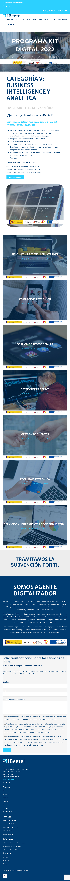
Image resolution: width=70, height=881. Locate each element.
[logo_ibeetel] (12, 14)
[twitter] (6, 6)
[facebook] (3, 6)
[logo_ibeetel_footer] (13, 759)
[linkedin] (9, 6)
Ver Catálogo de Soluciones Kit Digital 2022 (54, 11)
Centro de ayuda (18, 2)
